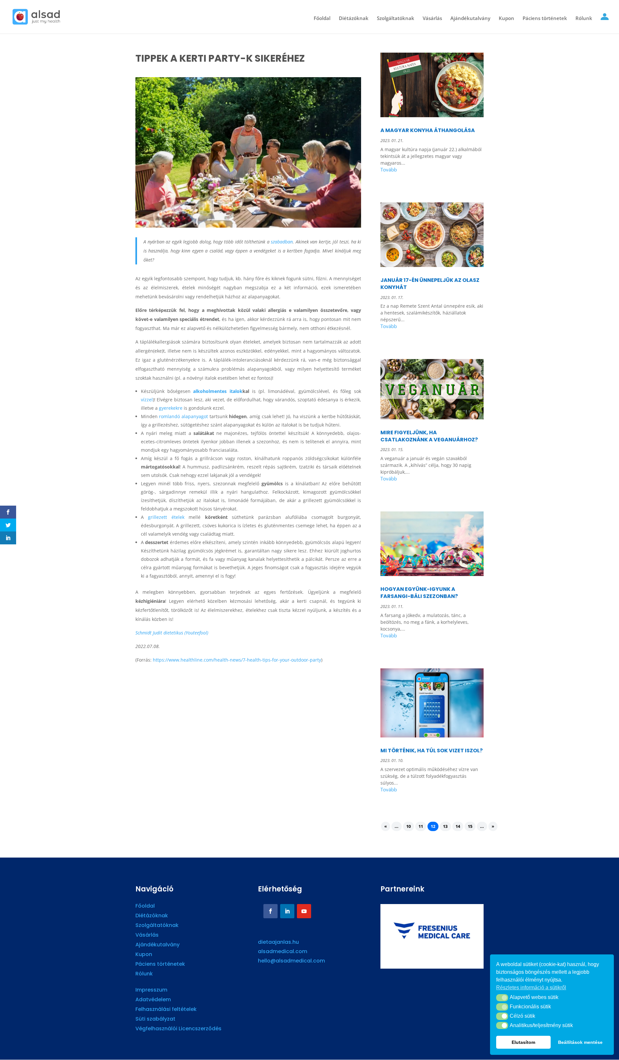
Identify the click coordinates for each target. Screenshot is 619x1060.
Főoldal (322, 18)
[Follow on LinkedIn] (287, 911)
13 (445, 826)
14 (458, 826)
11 (420, 826)
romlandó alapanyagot (183, 416)
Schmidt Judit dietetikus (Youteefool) (171, 633)
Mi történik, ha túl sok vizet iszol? (431, 750)
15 (470, 826)
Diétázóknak (353, 18)
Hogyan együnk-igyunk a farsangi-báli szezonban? (419, 592)
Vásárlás (432, 18)
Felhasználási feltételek (166, 1010)
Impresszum (151, 990)
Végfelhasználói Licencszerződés (178, 1029)
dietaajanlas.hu (278, 942)
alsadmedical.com (282, 951)
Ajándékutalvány (470, 18)
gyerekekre (170, 408)
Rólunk (583, 18)
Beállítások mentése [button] (580, 1042)
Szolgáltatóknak (395, 18)
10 (408, 826)
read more (432, 170)
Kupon (506, 18)
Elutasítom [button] (523, 1042)
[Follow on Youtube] (304, 911)
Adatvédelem (153, 1000)
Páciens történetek (545, 18)
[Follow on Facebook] (270, 911)
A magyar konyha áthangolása (427, 130)
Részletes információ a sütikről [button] (531, 987)
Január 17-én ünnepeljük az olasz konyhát (429, 283)
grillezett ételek (166, 517)
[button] (502, 997)
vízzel (147, 399)
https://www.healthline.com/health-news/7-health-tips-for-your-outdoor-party (237, 660)
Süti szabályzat (155, 1020)
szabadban (282, 242)
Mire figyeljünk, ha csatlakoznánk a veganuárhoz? (429, 436)
